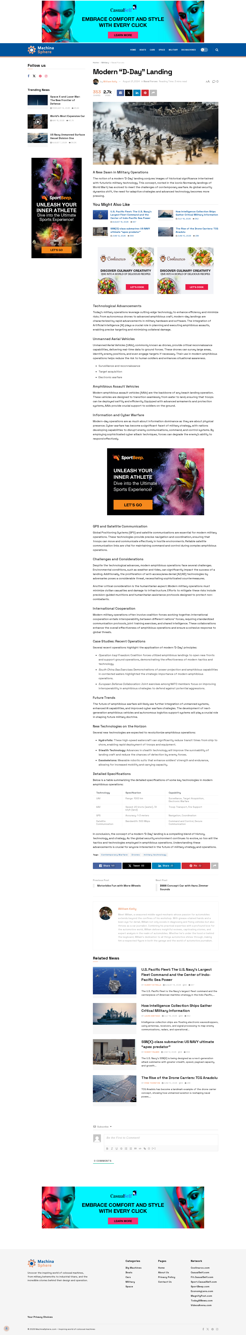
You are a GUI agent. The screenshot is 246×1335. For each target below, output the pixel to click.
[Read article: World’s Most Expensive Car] (38, 121)
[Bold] (107, 1149)
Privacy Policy (166, 1277)
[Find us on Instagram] (46, 76)
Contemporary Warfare (114, 854)
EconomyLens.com (202, 1291)
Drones (136, 854)
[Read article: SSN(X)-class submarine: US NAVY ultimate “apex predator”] (100, 232)
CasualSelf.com (200, 1272)
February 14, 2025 (61, 108)
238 (197, 236)
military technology (155, 854)
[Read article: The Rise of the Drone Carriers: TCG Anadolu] (165, 232)
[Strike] (121, 1149)
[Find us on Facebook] (28, 76)
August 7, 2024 (59, 142)
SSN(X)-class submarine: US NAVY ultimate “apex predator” (130, 230)
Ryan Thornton (152, 1083)
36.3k (73, 142)
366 (131, 236)
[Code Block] (140, 1149)
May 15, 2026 (58, 120)
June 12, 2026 (119, 236)
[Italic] (112, 1149)
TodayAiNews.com (202, 1300)
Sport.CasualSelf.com (204, 1281)
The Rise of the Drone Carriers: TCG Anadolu (179, 1077)
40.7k (71, 120)
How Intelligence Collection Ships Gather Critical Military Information (197, 213)
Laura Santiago (152, 1016)
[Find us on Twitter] (34, 76)
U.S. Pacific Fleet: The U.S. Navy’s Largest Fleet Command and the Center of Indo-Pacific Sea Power (130, 215)
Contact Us (165, 1281)
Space (162, 50)
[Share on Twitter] (128, 93)
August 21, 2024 (131, 81)
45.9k (76, 108)
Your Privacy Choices (40, 1316)
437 (134, 222)
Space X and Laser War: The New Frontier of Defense (65, 100)
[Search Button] (217, 50)
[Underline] (116, 1149)
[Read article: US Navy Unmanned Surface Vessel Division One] (38, 140)
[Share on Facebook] (120, 93)
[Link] (144, 1149)
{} (149, 1148)
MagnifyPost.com (201, 1295)
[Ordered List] (126, 1149)
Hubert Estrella (152, 985)
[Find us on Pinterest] (40, 76)
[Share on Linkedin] (137, 93)
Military (173, 50)
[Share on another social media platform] (153, 93)
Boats (143, 50)
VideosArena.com (201, 1305)
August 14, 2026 (120, 222)
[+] (154, 1148)
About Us (163, 1272)
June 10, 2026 (184, 236)
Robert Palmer (151, 1052)
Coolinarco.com (200, 1267)
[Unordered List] (130, 1149)
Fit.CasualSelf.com (202, 1277)
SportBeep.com (200, 1286)
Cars (152, 50)
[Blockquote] (135, 1149)
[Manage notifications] (6, 1328)
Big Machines (188, 50)
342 (196, 219)
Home (133, 50)
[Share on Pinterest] (145, 93)
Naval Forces (117, 62)
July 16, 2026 (184, 219)
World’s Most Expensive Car (67, 116)
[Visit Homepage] (41, 50)
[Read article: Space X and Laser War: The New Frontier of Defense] (38, 102)
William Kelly (110, 81)
